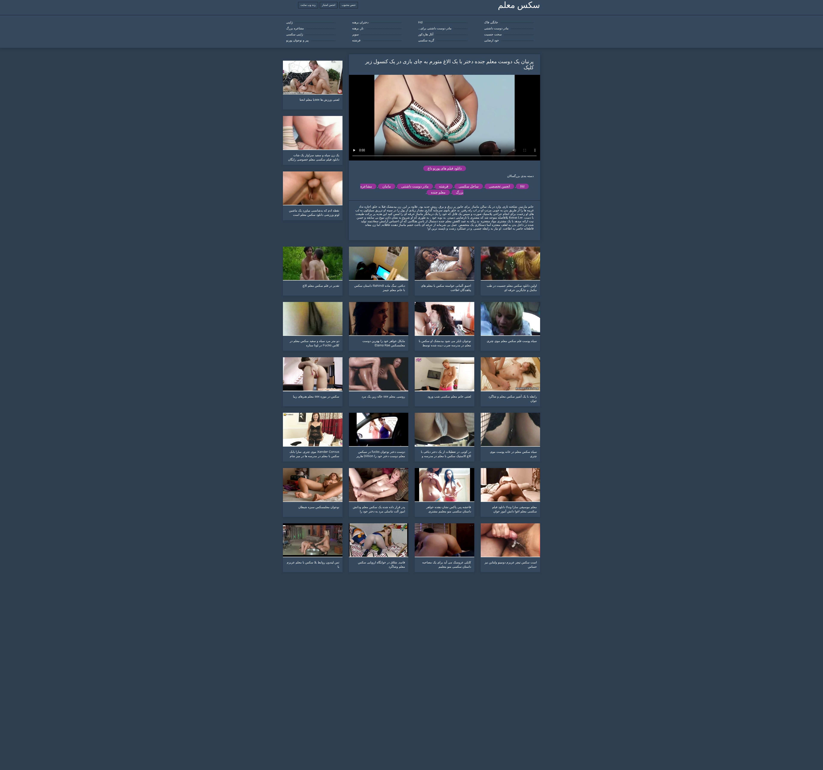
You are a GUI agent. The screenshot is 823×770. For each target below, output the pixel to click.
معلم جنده (438, 192)
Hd (522, 186)
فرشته (443, 186)
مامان (386, 186)
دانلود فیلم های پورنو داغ (445, 168)
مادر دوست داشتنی (415, 186)
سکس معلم (519, 5)
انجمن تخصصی (499, 186)
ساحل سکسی (469, 186)
